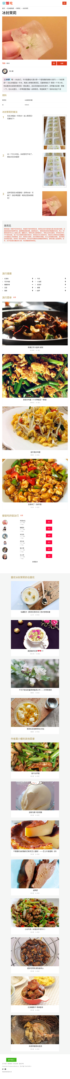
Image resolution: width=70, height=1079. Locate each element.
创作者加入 (11, 1060)
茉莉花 (18, 8)
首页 (3, 8)
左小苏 (22, 555)
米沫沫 (22, 534)
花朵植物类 (10, 8)
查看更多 (35, 562)
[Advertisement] (35, 256)
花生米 (22, 541)
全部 (14, 297)
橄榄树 (22, 527)
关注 (49, 522)
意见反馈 (15, 1063)
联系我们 (10, 1063)
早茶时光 (22, 521)
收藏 (62, 63)
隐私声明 (21, 1063)
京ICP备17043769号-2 (25, 1066)
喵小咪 (22, 548)
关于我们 (4, 1063)
